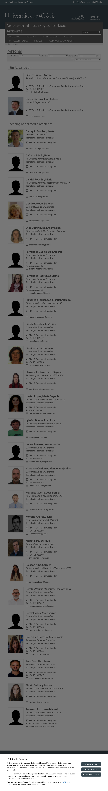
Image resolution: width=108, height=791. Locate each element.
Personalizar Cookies (91, 774)
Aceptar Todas (91, 764)
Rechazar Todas (91, 769)
